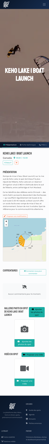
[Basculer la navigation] (44, 4)
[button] (24, 239)
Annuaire (32, 419)
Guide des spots (35, 410)
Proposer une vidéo (34, 355)
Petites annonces (35, 423)
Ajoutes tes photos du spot (37, 312)
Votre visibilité (9, 437)
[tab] (10, 145)
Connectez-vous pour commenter (34, 272)
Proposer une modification (16, 216)
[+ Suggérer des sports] (16, 163)
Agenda (31, 415)
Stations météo (9, 441)
